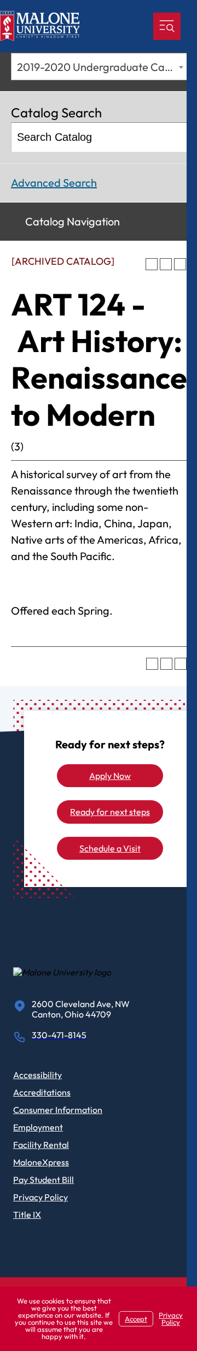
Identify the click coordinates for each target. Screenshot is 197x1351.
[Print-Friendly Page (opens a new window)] (166, 264)
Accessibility (37, 1074)
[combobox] (99, 66)
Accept (136, 1318)
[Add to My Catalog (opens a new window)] (152, 264)
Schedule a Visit (110, 848)
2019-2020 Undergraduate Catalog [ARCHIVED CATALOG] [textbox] (102, 67)
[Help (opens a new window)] (180, 264)
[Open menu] (167, 26)
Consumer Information (57, 1109)
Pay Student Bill (43, 1179)
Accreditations (42, 1092)
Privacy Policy (40, 1197)
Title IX (27, 1214)
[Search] (173, 137)
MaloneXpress (41, 1162)
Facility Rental (41, 1144)
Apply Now (110, 775)
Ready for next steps (110, 811)
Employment (38, 1127)
